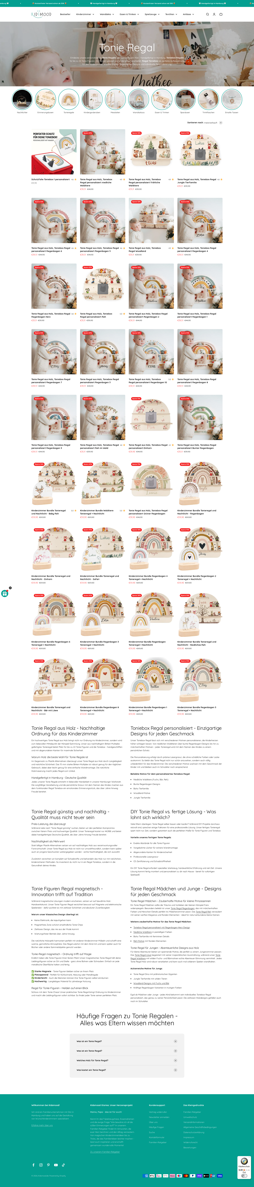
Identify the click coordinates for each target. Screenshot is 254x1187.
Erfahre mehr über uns (42, 1125)
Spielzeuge (151, 14)
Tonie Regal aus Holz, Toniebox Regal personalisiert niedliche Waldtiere (96, 182)
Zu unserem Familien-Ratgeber (105, 1151)
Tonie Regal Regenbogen (182, 908)
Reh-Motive (138, 941)
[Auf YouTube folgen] (56, 1165)
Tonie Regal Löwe (143, 955)
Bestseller (65, 14)
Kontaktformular (156, 1137)
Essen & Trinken (128, 14)
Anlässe (187, 14)
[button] (4, 593)
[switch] (244, 1176)
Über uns (153, 1122)
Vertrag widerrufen (158, 1112)
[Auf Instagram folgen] (41, 1165)
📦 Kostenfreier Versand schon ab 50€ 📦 (27, 3)
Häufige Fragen (156, 1127)
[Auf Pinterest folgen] (48, 1165)
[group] (22, 101)
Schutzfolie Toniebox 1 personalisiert (50, 179)
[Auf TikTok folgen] (63, 1165)
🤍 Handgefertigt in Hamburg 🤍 (81, 3)
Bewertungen (189, 1147)
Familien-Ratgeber (158, 1142)
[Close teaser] (10, 587)
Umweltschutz (190, 1117)
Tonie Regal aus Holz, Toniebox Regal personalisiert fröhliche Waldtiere (145, 182)
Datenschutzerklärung (193, 1132)
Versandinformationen (193, 1122)
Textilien (169, 14)
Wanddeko (105, 14)
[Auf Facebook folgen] (33, 1165)
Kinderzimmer (83, 14)
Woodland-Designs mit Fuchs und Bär (151, 983)
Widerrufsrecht (190, 1142)
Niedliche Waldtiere (142, 932)
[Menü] (249, 1158)
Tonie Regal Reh (203, 911)
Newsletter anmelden (159, 1117)
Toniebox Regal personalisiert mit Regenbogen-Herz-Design (161, 927)
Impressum (188, 1137)
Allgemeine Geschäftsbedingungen (200, 1127)
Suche (152, 1132)
